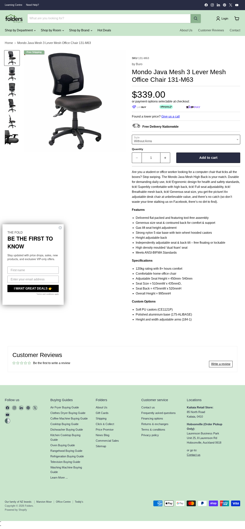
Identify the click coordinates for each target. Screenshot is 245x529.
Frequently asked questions (158, 413)
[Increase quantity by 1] (165, 158)
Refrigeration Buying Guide (67, 456)
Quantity (137, 149)
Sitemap (101, 446)
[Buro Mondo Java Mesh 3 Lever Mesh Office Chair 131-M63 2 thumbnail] (12, 73)
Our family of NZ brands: (18, 501)
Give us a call (170, 116)
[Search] (195, 18)
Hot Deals (104, 30)
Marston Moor (44, 501)
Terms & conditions (153, 429)
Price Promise (105, 429)
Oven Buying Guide (62, 445)
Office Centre (63, 501)
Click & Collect (105, 424)
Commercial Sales (107, 440)
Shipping (101, 418)
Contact (235, 30)
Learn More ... (59, 477)
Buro (139, 64)
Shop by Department (19, 30)
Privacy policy (150, 435)
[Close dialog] (62, 228)
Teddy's (79, 501)
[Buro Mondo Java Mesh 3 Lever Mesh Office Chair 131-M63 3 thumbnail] (12, 89)
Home (9, 43)
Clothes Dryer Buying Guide (67, 413)
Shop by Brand (79, 30)
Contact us (148, 407)
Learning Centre (13, 5)
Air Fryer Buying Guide (64, 407)
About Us (186, 30)
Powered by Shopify (16, 509)
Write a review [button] (220, 364)
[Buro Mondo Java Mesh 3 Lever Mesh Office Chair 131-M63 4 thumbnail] (12, 105)
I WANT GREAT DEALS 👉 (34, 288)
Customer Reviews (211, 30)
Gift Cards (102, 413)
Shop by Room (51, 30)
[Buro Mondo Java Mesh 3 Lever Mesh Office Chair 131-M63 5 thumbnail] (12, 121)
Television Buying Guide (65, 461)
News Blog (102, 435)
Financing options (152, 418)
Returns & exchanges (154, 424)
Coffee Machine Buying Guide (69, 418)
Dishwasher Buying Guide (66, 429)
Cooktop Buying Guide (64, 424)
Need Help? (32, 5)
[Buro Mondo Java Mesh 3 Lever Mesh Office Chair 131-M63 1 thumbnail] (12, 58)
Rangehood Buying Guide (66, 450)
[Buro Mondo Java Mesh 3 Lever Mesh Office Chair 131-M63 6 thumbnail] (12, 137)
